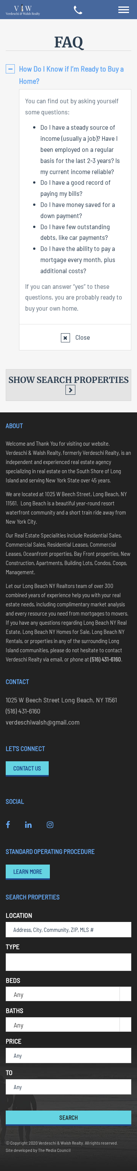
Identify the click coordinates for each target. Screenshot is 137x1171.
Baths (14, 1010)
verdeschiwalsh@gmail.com (43, 722)
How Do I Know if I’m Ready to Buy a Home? (71, 74)
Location (19, 915)
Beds (13, 980)
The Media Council (54, 1150)
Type (12, 946)
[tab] (68, 74)
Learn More (27, 871)
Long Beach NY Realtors (49, 585)
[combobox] (68, 962)
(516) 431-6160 (23, 711)
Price (13, 1041)
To (9, 1072)
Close (82, 337)
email (56, 659)
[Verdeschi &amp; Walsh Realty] (23, 9)
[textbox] (10, 961)
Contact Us (27, 768)
